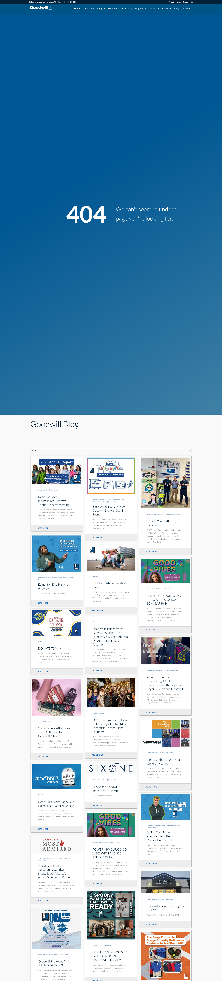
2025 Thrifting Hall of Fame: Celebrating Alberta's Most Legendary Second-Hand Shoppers (110, 725)
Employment (159, 670)
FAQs (177, 8)
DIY (39, 721)
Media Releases (48, 490)
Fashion (95, 576)
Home (77, 8)
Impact (152, 8)
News (56, 490)
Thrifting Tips (45, 721)
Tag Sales (41, 795)
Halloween (95, 945)
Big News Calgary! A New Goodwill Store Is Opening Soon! (109, 510)
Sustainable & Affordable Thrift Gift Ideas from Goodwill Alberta (54, 732)
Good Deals (108, 499)
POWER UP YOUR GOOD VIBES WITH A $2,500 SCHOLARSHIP (164, 599)
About (165, 8)
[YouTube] (74, 2)
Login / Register (183, 2)
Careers (172, 2)
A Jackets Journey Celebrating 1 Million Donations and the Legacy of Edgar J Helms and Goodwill (165, 683)
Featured (101, 499)
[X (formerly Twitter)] (71, 2)
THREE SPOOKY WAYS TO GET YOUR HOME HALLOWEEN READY (109, 956)
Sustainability (178, 514)
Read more (43, 528)
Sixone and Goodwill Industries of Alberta (105, 788)
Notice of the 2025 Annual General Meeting (164, 761)
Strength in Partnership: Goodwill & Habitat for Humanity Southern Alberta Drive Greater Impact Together (110, 636)
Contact (187, 8)
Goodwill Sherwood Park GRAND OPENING (53, 963)
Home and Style (118, 499)
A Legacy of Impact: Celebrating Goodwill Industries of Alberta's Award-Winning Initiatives (55, 871)
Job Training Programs (132, 8)
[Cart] (192, 2)
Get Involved (49, 577)
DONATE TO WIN (50, 648)
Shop (99, 8)
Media (111, 8)
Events (40, 490)
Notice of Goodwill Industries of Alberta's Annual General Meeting (53, 501)
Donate (88, 8)
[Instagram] (68, 2)
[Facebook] (65, 2)
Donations (150, 670)
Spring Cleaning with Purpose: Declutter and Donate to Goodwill (161, 836)
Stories (110, 502)
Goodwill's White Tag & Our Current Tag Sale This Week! (56, 804)
